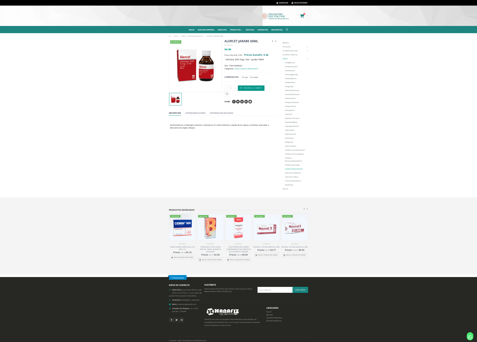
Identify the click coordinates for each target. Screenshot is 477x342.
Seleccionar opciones (184, 257)
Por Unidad (254, 74)
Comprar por (231, 74)
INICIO (191, 26)
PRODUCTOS (235, 26)
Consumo (287, 43)
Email (250, 98)
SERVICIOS (222, 26)
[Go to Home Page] (170, 33)
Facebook (234, 98)
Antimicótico (290, 95)
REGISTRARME (300, 2)
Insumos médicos (290, 51)
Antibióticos (290, 67)
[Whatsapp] (470, 335)
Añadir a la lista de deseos (227, 91)
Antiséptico (290, 107)
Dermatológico (291, 119)
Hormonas (289, 135)
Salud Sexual (290, 143)
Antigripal (289, 83)
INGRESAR (283, 2)
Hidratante (289, 127)
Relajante (289, 139)
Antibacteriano (291, 63)
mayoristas (276, 26)
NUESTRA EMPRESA (206, 26)
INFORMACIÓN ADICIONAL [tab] (222, 110)
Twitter (238, 98)
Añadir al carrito (252, 85)
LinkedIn (242, 98)
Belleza (286, 39)
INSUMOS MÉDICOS (273, 318)
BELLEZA (269, 312)
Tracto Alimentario (293, 178)
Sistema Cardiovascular (295, 147)
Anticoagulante (291, 71)
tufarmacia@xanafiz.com (187, 301)
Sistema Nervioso (292, 162)
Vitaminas (289, 182)
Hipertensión (290, 131)
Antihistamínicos (292, 87)
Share (227, 98)
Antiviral (288, 111)
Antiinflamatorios (292, 91)
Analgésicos (290, 59)
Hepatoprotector (292, 123)
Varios (285, 185)
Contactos (263, 26)
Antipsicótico (290, 103)
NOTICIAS (250, 26)
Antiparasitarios (292, 99)
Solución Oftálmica (293, 170)
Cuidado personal (290, 47)
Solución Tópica (291, 174)
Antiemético (290, 79)
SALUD (268, 309)
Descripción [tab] (175, 110)
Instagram (181, 317)
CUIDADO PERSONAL (274, 315)
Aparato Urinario (292, 115)
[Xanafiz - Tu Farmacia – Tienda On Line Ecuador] (185, 14)
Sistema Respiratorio (249, 65)
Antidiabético (290, 75)
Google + (246, 98)
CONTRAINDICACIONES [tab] (195, 110)
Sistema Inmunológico (294, 151)
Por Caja (245, 74)
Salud (237, 65)
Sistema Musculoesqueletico (293, 156)
